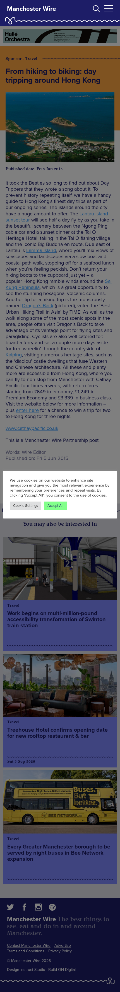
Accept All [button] (55, 505)
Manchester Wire (31, 9)
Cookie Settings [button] (25, 505)
